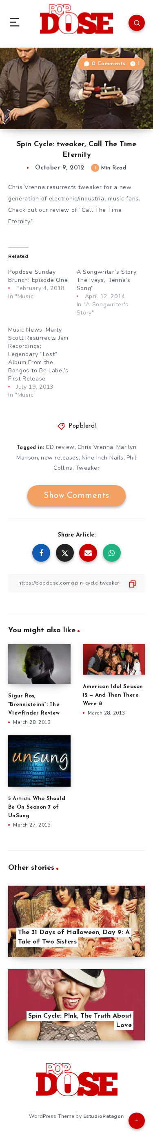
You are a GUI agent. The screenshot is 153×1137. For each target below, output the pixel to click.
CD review (60, 447)
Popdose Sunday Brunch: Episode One (38, 276)
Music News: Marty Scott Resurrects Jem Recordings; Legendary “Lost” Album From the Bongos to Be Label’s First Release (38, 354)
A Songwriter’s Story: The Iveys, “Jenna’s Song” (107, 280)
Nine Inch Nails (103, 458)
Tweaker (87, 468)
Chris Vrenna (95, 447)
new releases (60, 458)
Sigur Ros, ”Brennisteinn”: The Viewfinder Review (34, 704)
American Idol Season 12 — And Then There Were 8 (113, 695)
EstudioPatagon (103, 1116)
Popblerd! (82, 426)
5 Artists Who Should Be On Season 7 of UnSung (36, 807)
